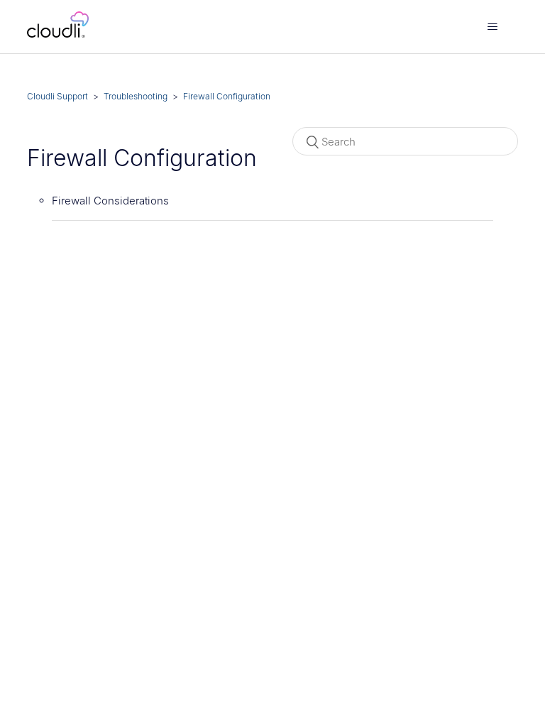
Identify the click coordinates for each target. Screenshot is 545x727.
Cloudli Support (57, 96)
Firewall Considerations (110, 200)
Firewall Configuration (226, 96)
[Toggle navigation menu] (493, 27)
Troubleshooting (135, 96)
